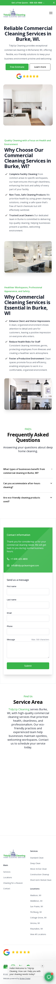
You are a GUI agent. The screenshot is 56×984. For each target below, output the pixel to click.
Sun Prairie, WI (36, 906)
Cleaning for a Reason (13, 883)
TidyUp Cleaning (18, 709)
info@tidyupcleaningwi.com (25, 565)
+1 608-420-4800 (19, 558)
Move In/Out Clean (38, 869)
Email (9, 613)
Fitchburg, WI (36, 912)
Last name (11, 599)
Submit (28, 665)
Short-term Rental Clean (40, 880)
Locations (7, 877)
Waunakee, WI (36, 928)
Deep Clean (35, 863)
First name (11, 586)
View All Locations (38, 934)
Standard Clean (36, 857)
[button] (49, 977)
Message (11, 639)
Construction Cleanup (39, 874)
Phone (10, 626)
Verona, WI (35, 923)
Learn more (40, 66)
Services (6, 872)
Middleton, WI (36, 901)
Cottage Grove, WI (38, 917)
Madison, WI (35, 895)
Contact (6, 888)
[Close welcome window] (42, 965)
